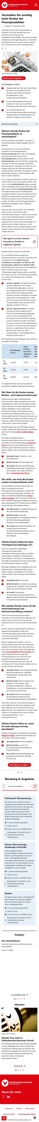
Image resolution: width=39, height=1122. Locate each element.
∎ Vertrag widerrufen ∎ (27, 1114)
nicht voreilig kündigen (25, 432)
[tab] (14, 998)
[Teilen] (5, 48)
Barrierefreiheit (9, 1114)
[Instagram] (3, 1096)
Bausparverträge (8, 735)
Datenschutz (29, 1108)
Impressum (9, 1108)
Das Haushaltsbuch (11, 940)
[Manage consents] (34, 1117)
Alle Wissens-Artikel (18, 765)
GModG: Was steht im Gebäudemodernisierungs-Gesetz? (18, 1039)
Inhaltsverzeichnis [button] (10, 124)
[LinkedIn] (8, 1096)
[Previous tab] (4, 786)
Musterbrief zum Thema (20, 473)
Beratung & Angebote (12, 78)
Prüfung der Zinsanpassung (18, 798)
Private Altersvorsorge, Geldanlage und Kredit (16, 845)
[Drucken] (2, 48)
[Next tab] (35, 786)
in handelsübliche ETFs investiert (18, 652)
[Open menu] (4, 1118)
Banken (8, 893)
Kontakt (19, 1108)
